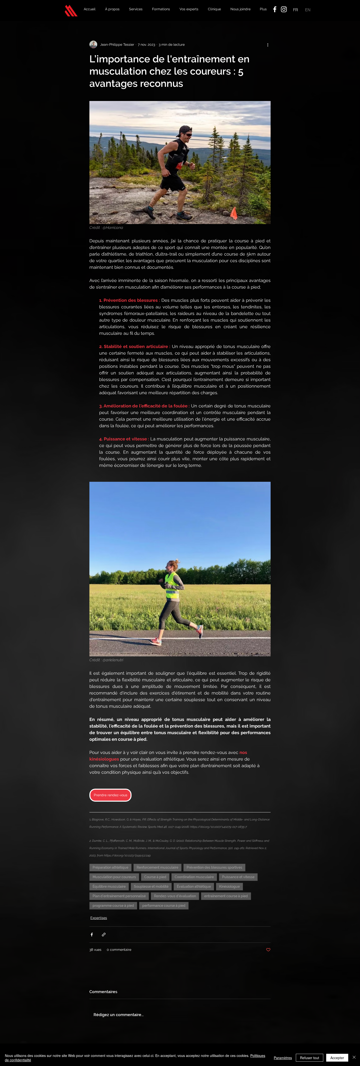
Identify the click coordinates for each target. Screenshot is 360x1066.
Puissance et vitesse (238, 877)
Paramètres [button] (283, 1057)
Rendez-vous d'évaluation (175, 896)
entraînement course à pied (226, 896)
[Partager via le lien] (103, 934)
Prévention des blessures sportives (214, 867)
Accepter (337, 1057)
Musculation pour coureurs (114, 877)
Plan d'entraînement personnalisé (119, 896)
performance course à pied (163, 906)
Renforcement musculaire (157, 867)
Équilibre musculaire (109, 886)
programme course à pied (113, 906)
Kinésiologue (229, 886)
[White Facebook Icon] (275, 9)
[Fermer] (354, 1057)
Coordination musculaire (194, 877)
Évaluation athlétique (194, 886)
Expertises (98, 918)
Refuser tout (309, 1057)
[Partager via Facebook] (91, 934)
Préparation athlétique (110, 867)
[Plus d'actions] (268, 44)
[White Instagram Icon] (284, 9)
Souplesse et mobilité (151, 886)
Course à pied (155, 877)
